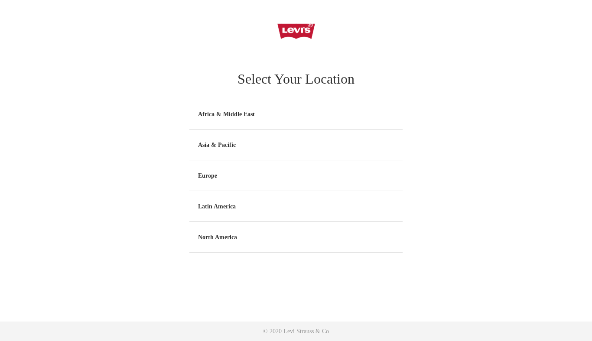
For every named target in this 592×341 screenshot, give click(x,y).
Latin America (217, 206)
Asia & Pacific (217, 145)
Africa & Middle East (226, 114)
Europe (207, 175)
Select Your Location (296, 79)
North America (217, 237)
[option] (296, 114)
